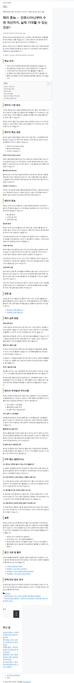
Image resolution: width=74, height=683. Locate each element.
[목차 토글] (47, 83)
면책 (8, 678)
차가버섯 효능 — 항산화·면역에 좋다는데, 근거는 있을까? (10, 664)
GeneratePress (26, 682)
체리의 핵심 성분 (9, 89)
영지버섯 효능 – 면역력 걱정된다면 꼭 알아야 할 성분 (11, 635)
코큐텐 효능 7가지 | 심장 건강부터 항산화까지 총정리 (22, 596)
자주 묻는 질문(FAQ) (10, 98)
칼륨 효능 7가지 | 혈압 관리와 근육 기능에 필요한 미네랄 (10, 657)
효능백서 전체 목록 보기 (15, 310)
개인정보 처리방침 (13, 675)
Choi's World (7, 3)
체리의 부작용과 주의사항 (12, 96)
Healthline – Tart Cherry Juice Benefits (18, 574)
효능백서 (7, 593)
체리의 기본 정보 (9, 86)
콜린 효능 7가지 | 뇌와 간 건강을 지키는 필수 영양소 (10, 642)
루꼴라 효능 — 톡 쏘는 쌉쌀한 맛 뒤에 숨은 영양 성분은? (10, 649)
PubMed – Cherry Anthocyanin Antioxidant (20, 571)
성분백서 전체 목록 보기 (15, 312)
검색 (4, 609)
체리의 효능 (7, 91)
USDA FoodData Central (14, 566)
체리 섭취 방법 (8, 93)
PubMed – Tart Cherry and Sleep (17, 569)
